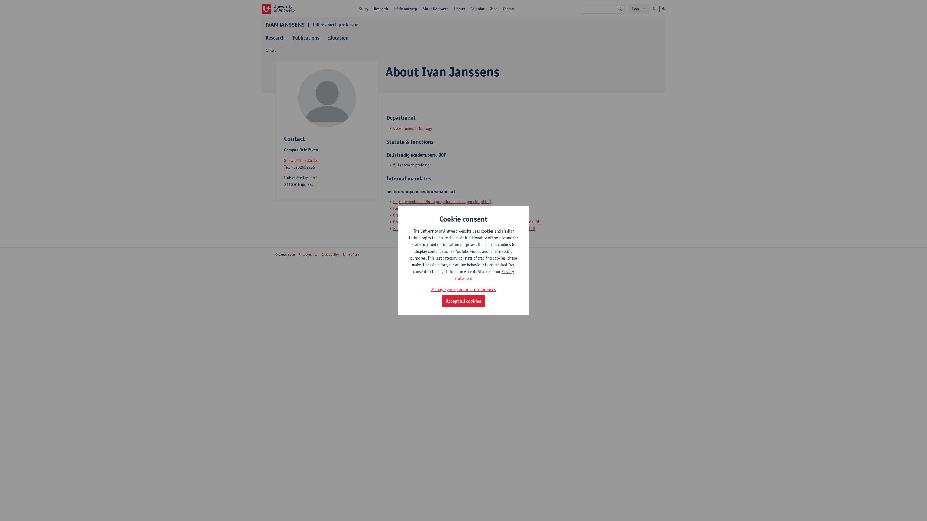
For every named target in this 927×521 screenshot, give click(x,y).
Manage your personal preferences (463, 289)
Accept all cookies (463, 301)
